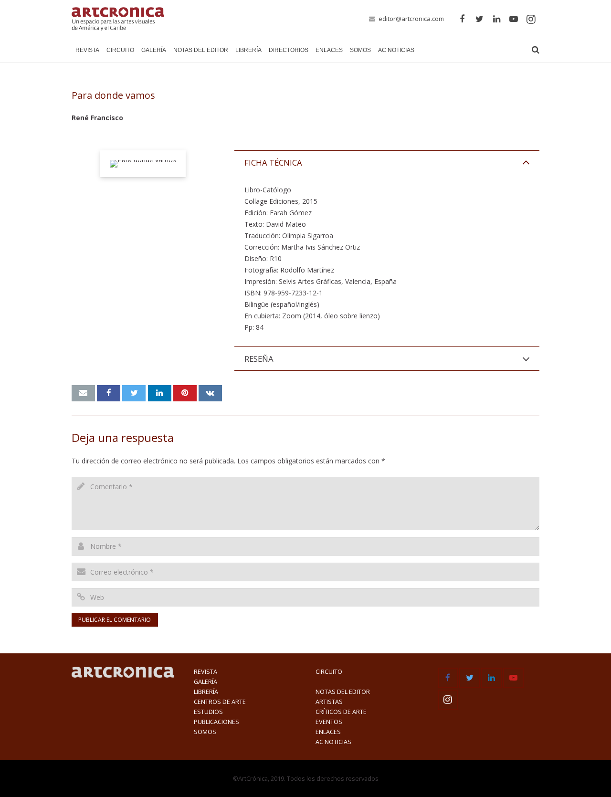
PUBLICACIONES (216, 722)
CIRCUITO (329, 672)
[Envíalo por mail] (83, 393)
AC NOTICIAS (333, 742)
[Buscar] (536, 50)
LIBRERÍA (206, 692)
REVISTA (205, 672)
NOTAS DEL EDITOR (343, 692)
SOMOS (205, 732)
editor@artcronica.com (411, 18)
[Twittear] (134, 393)
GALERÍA (205, 682)
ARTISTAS (329, 702)
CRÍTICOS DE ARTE (341, 712)
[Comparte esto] (108, 393)
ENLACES (328, 732)
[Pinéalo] (185, 393)
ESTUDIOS (208, 712)
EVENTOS (329, 722)
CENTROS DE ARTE (220, 702)
